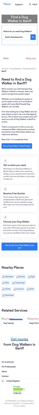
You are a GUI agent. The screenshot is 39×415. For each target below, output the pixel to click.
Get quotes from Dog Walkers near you (19, 246)
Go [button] (33, 37)
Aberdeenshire (29, 68)
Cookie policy (27, 403)
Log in (34, 4)
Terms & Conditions (12, 403)
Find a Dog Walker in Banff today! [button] (17, 146)
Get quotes (19, 339)
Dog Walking (15, 68)
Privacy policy (19, 406)
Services (5, 68)
